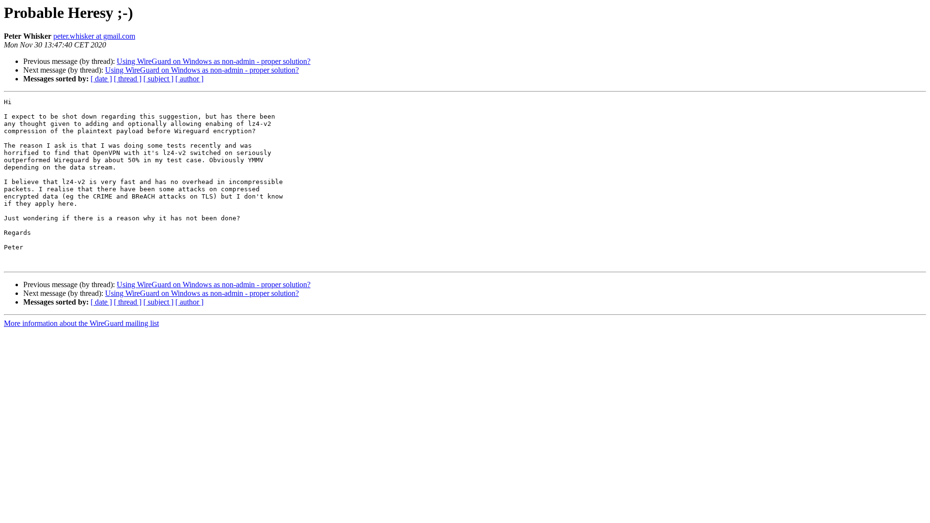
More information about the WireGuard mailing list (81, 323)
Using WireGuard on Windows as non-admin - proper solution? (213, 61)
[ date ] (101, 79)
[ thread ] (127, 79)
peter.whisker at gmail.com (94, 36)
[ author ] (189, 79)
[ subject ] (158, 79)
